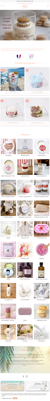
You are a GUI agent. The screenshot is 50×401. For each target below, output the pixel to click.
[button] (3, 5)
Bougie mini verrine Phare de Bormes (12, 93)
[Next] (47, 25)
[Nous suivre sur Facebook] (23, 377)
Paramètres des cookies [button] (7, 398)
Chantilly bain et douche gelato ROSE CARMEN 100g (12, 123)
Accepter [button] (15, 398)
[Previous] (2, 25)
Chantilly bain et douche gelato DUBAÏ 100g (37, 123)
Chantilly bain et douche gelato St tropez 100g (37, 93)
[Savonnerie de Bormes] (25, 6)
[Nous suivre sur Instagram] (27, 377)
